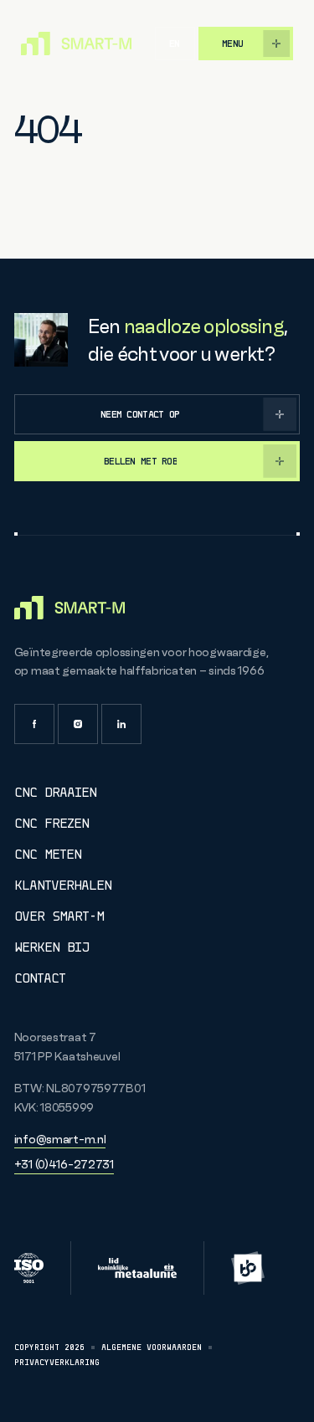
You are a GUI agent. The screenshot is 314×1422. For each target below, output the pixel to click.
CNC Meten (47, 854)
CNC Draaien (55, 792)
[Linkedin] (121, 724)
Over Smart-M (59, 916)
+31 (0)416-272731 (64, 1164)
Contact (39, 978)
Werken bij (51, 947)
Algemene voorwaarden (151, 1347)
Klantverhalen (63, 885)
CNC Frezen (51, 823)
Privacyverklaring (57, 1363)
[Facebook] (34, 724)
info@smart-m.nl (60, 1139)
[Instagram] (78, 724)
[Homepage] (76, 43)
